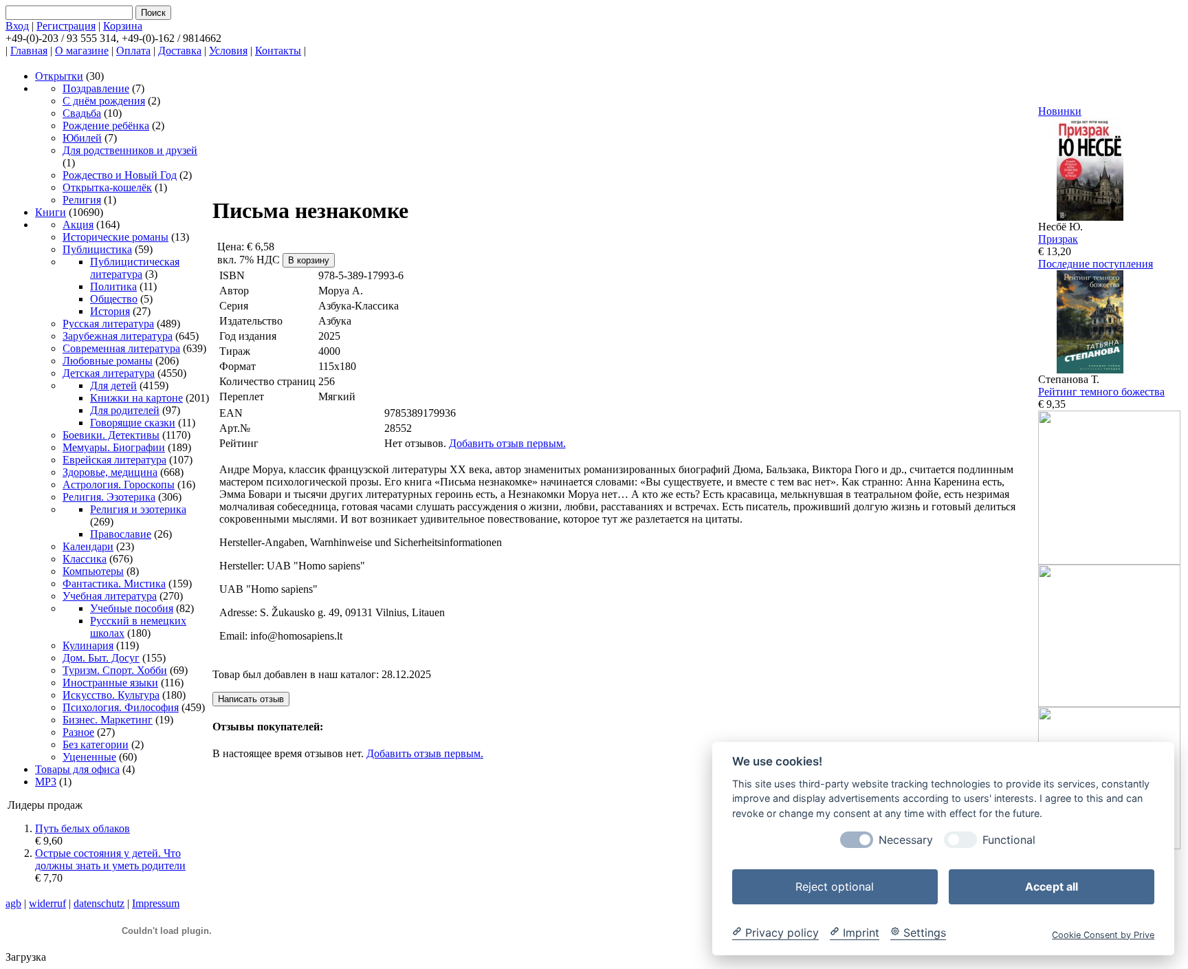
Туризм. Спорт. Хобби (115, 670)
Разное (78, 732)
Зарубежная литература (118, 336)
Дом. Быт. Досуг (101, 658)
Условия (228, 50)
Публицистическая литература (134, 268)
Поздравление (96, 88)
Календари (88, 546)
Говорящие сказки (132, 422)
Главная (28, 50)
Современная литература (121, 348)
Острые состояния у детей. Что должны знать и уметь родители (110, 859)
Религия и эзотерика (138, 509)
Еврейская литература (114, 460)
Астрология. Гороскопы (119, 484)
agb (13, 903)
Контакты (278, 50)
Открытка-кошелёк (107, 187)
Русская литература (108, 323)
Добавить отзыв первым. (507, 443)
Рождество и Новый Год (120, 175)
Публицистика (97, 249)
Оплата (133, 50)
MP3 (45, 781)
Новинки (1059, 111)
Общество (114, 299)
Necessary (906, 839)
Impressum (155, 903)
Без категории (96, 744)
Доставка (179, 50)
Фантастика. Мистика (114, 583)
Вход (17, 26)
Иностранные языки (110, 682)
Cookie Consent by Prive (1103, 934)
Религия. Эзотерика (109, 497)
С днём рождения (104, 101)
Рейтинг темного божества (1101, 392)
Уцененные (89, 757)
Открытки (59, 76)
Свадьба (82, 113)
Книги (50, 212)
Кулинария (88, 645)
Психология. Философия (121, 707)
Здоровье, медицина (110, 472)
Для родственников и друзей (130, 150)
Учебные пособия (131, 608)
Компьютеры (93, 571)
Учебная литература (110, 596)
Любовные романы (108, 361)
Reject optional (834, 886)
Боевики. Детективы (111, 435)
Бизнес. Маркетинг (108, 720)
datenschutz (99, 903)
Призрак (1058, 239)
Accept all (1051, 886)
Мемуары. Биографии (114, 447)
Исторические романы (115, 237)
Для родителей (125, 410)
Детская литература (109, 373)
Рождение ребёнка (106, 125)
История (110, 311)
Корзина (122, 26)
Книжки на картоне (136, 398)
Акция (78, 224)
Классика (85, 559)
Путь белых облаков (82, 828)
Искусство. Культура (111, 695)
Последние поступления (1095, 264)
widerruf (47, 903)
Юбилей (82, 138)
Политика (113, 286)
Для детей (113, 385)
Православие (120, 534)
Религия (82, 200)
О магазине (82, 50)
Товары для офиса (77, 769)
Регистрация (66, 26)
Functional (1008, 839)
